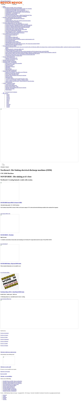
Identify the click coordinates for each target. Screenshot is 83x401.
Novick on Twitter (4, 337)
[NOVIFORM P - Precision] (9, 232)
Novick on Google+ (4, 335)
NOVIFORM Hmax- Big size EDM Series (10, 263)
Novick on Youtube (4, 345)
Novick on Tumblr (4, 343)
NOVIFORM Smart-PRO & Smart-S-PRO (11, 202)
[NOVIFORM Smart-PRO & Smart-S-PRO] (9, 200)
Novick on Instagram (4, 339)
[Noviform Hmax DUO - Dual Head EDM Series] (9, 289)
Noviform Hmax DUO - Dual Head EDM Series (12, 292)
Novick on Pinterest (4, 341)
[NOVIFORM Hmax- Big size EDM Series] (9, 261)
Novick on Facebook (4, 333)
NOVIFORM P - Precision (7, 235)
